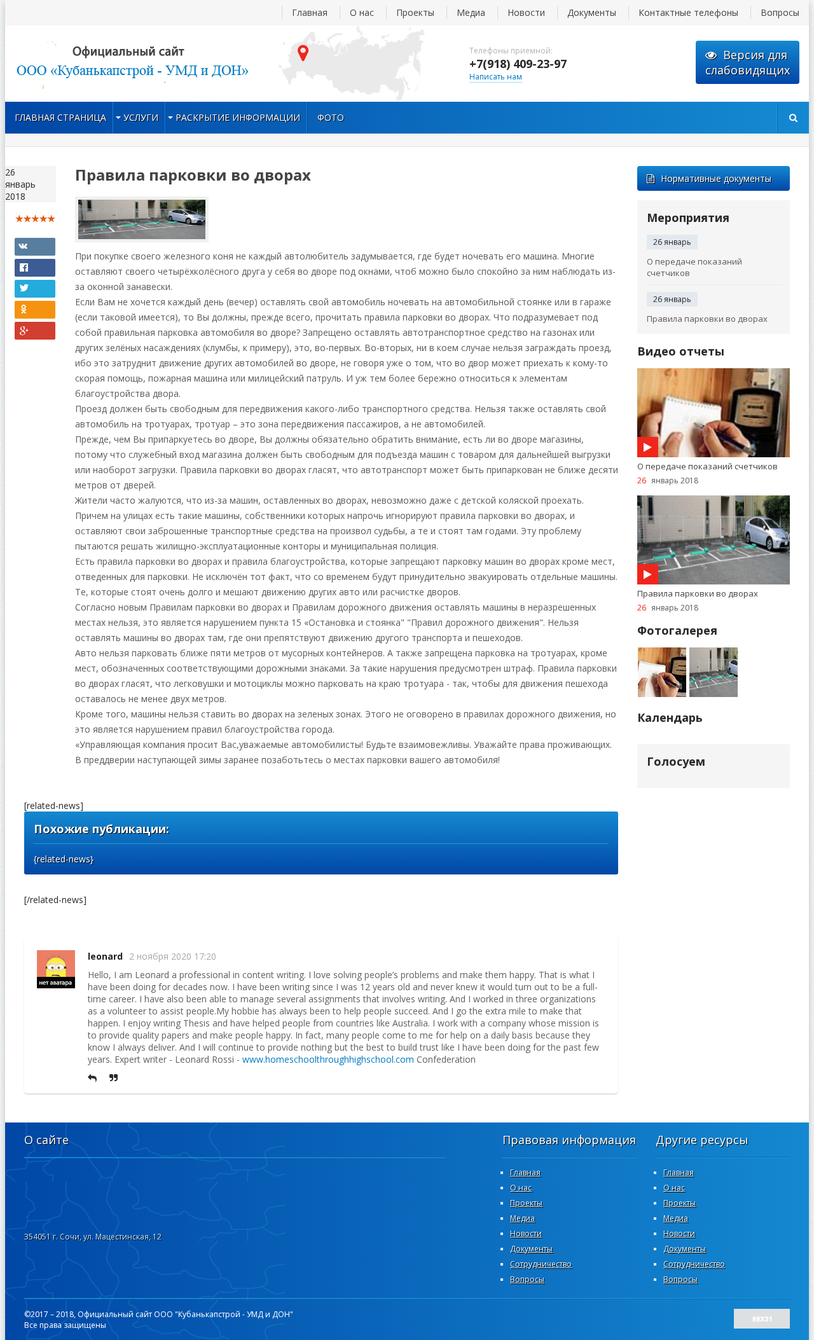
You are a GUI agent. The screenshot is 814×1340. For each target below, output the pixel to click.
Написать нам (495, 76)
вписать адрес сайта (132, 63)
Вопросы (780, 12)
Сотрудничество (541, 1264)
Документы (591, 12)
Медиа (471, 12)
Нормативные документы (716, 178)
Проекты (415, 12)
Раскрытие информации (238, 117)
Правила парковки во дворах (707, 318)
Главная (310, 12)
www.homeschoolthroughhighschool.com (328, 1059)
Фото (330, 117)
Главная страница (60, 117)
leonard (105, 956)
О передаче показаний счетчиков (694, 267)
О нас (362, 12)
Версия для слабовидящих (747, 62)
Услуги (140, 117)
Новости (526, 12)
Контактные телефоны (688, 12)
